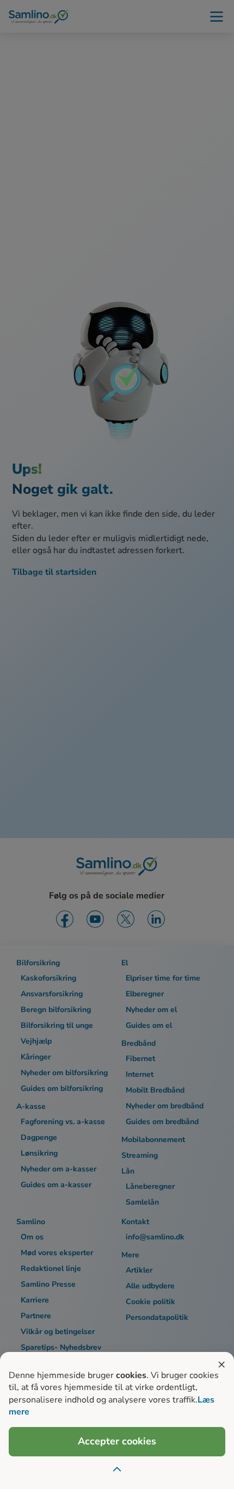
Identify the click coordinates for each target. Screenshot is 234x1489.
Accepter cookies (117, 1441)
